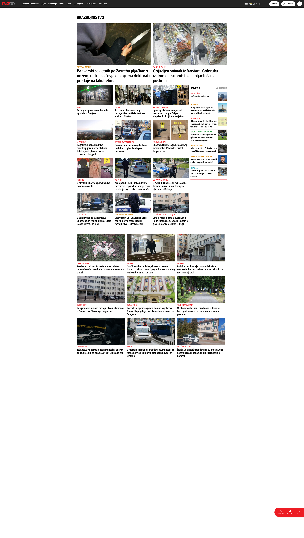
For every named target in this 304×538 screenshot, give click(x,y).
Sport (69, 3)
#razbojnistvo (90, 17)
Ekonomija (52, 3)
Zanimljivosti (91, 3)
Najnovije (281, 513)
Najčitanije (290, 513)
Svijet (43, 3)
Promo (61, 3)
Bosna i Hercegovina (30, 3)
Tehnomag (102, 3)
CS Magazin (78, 3)
